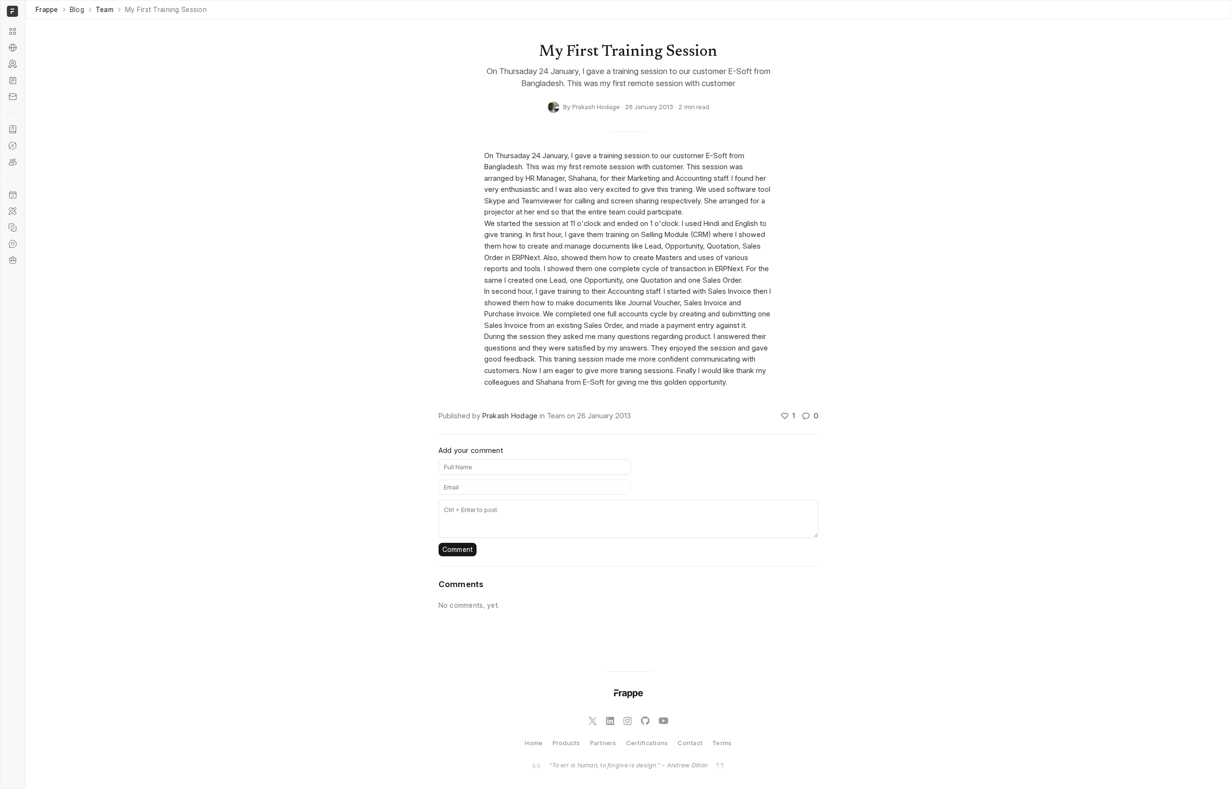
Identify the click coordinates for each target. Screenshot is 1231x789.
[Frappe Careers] (12, 260)
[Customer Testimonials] (12, 244)
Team (104, 9)
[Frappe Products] (12, 31)
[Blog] (12, 80)
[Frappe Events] (12, 195)
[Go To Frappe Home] (11, 11)
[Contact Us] (12, 96)
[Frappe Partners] (12, 47)
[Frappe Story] (12, 129)
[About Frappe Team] (12, 162)
